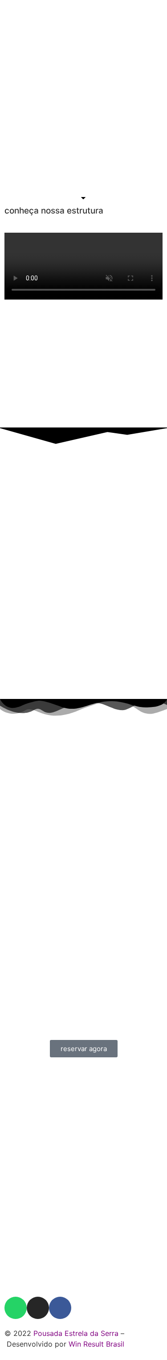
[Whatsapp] (15, 1308)
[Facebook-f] (60, 1308)
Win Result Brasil (96, 1343)
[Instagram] (38, 1308)
